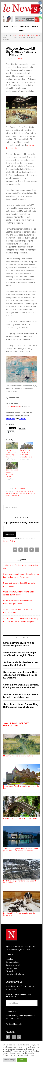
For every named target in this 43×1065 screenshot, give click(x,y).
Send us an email (13, 965)
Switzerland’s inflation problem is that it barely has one (20, 696)
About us (9, 959)
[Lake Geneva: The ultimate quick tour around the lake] (26, 445)
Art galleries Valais (23, 491)
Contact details (12, 962)
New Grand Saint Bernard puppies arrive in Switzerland (19, 914)
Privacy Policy (9, 541)
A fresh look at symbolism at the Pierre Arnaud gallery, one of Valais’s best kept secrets (20, 850)
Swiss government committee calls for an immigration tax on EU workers (20, 675)
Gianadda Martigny (13, 495)
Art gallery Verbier (27, 493)
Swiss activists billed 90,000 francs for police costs (18, 644)
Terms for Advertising (15, 974)
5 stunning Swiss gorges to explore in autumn (20, 818)
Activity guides (20, 489)
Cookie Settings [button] (9, 1060)
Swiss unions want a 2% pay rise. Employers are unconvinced (21, 686)
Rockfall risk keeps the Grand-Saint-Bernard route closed (19, 882)
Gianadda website (13, 407)
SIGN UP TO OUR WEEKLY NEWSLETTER (15, 724)
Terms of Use (11, 968)
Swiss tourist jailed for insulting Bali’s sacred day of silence (20, 705)
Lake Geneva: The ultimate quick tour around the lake (21, 787)
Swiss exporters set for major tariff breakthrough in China (19, 654)
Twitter (22, 419)
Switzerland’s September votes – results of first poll (20, 664)
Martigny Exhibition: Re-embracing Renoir (18, 756)
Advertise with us (13, 986)
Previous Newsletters (15, 1024)
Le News (21, 9)
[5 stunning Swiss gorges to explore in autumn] (12, 465)
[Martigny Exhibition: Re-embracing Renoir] (12, 445)
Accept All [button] (22, 1060)
